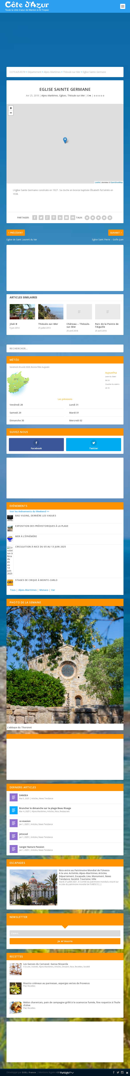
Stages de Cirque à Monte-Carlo (36, 580)
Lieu (88, 876)
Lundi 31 (73, 404)
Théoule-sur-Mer (76, 95)
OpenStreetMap (116, 182)
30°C (26, 381)
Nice (57, 811)
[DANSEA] (14, 797)
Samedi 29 (15, 412)
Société (75, 879)
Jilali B (13, 323)
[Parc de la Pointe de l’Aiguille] (107, 311)
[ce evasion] (14, 823)
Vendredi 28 (16, 404)
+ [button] (11, 108)
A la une (63, 873)
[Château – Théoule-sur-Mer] (79, 311)
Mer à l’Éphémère (26, 536)
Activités (73, 873)
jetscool (23, 833)
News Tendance (46, 798)
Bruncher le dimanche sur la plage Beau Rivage (45, 808)
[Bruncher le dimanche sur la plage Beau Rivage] (14, 810)
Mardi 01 (74, 412)
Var (53, 589)
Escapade (80, 876)
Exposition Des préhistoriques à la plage (41, 525)
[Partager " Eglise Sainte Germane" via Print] (73, 217)
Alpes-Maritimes (49, 95)
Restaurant (64, 811)
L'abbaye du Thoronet (19, 727)
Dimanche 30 (17, 420)
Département (66, 876)
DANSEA (23, 795)
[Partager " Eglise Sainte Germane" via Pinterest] (54, 217)
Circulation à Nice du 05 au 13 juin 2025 (40, 546)
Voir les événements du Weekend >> (29, 511)
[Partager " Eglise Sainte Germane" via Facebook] (35, 217)
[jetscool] (14, 836)
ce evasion (25, 821)
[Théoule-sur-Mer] (51, 311)
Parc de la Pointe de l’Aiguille (107, 325)
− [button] (11, 113)
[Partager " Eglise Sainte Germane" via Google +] (47, 217)
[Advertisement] (65, 36)
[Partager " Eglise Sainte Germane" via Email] (66, 217)
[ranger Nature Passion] (14, 849)
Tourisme (85, 879)
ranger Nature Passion (31, 846)
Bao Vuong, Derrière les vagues (35, 515)
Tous (13, 589)
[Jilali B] (22, 311)
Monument (98, 876)
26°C (16, 389)
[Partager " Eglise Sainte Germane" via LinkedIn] (60, 217)
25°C (16, 379)
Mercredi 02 (75, 420)
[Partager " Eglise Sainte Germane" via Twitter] (41, 217)
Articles (34, 798)
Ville (93, 879)
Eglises (62, 95)
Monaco (43, 589)
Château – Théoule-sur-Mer (78, 325)
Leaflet (97, 182)
